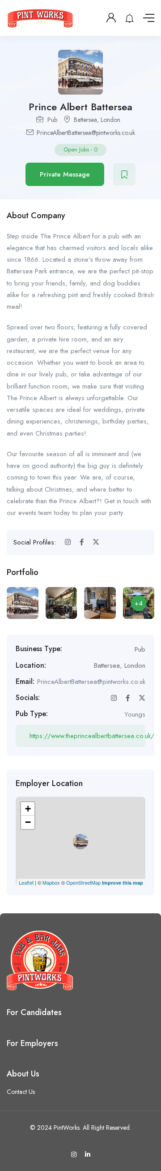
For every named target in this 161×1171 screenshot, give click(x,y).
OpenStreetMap (83, 882)
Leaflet (26, 882)
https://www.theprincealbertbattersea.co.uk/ (87, 736)
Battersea (85, 119)
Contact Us (21, 1091)
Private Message (65, 174)
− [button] (28, 822)
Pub (52, 119)
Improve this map (122, 882)
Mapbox (51, 882)
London (110, 119)
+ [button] (28, 808)
